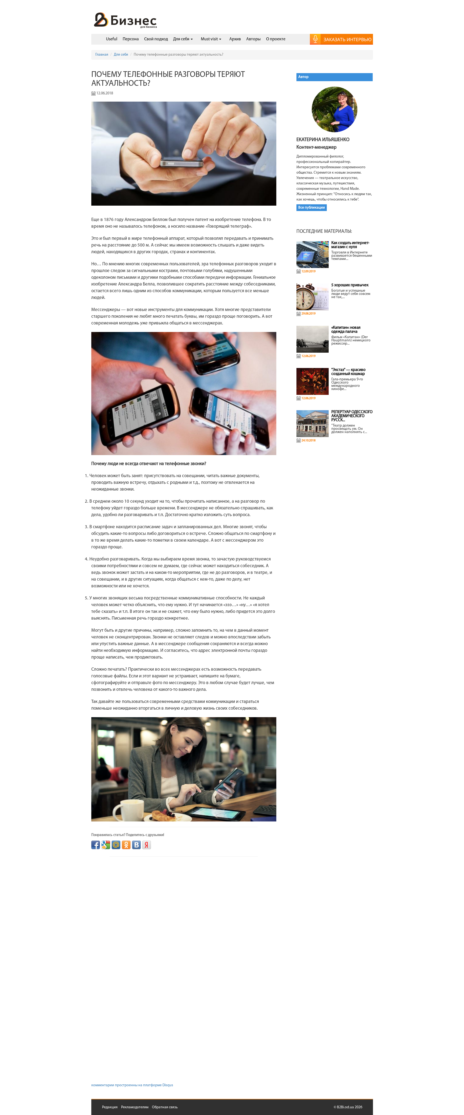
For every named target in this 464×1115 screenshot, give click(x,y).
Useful (111, 39)
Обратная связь (165, 1107)
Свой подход (156, 39)
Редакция (110, 1107)
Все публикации (311, 208)
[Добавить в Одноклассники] (126, 845)
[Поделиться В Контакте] (136, 845)
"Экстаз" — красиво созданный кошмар (348, 372)
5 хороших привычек (349, 285)
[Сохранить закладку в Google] (106, 845)
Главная (101, 55)
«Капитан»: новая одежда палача (345, 330)
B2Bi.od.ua (345, 1107)
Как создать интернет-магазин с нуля (350, 245)
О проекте (275, 39)
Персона (131, 39)
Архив (235, 39)
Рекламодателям (134, 1107)
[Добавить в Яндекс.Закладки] (146, 845)
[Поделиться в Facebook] (95, 845)
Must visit (210, 39)
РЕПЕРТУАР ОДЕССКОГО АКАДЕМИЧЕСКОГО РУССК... (351, 416)
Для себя (181, 39)
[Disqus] (183, 919)
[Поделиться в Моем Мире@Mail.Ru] (116, 845)
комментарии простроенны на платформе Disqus (132, 1085)
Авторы (253, 39)
